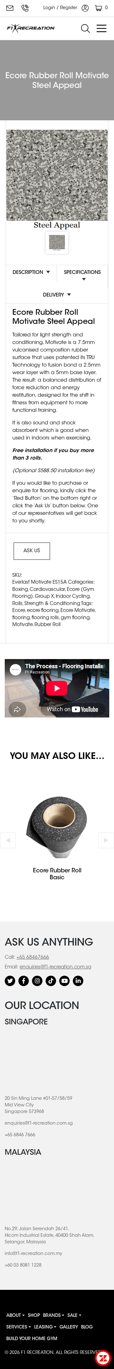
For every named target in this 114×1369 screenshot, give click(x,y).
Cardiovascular (47, 589)
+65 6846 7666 (26, 8)
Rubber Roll (47, 625)
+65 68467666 (32, 957)
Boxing (20, 589)
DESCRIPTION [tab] (28, 272)
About (13, 1316)
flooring (21, 618)
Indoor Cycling (73, 596)
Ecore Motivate (77, 610)
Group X (44, 596)
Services (16, 1327)
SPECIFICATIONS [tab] (82, 272)
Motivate (22, 625)
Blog (87, 1327)
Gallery (69, 1327)
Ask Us (31, 551)
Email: (11, 967)
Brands (52, 1316)
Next (106, 840)
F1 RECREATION (37, 1353)
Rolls (17, 604)
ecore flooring (43, 610)
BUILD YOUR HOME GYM (31, 1339)
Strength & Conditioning (52, 604)
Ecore (18, 610)
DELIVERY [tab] (53, 295)
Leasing (43, 1327)
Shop (34, 1316)
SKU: (17, 575)
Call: (10, 957)
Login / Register (61, 8)
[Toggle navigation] (101, 28)
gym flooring (75, 618)
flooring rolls (45, 618)
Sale (72, 1316)
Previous (8, 840)
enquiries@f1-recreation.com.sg (10, 8)
